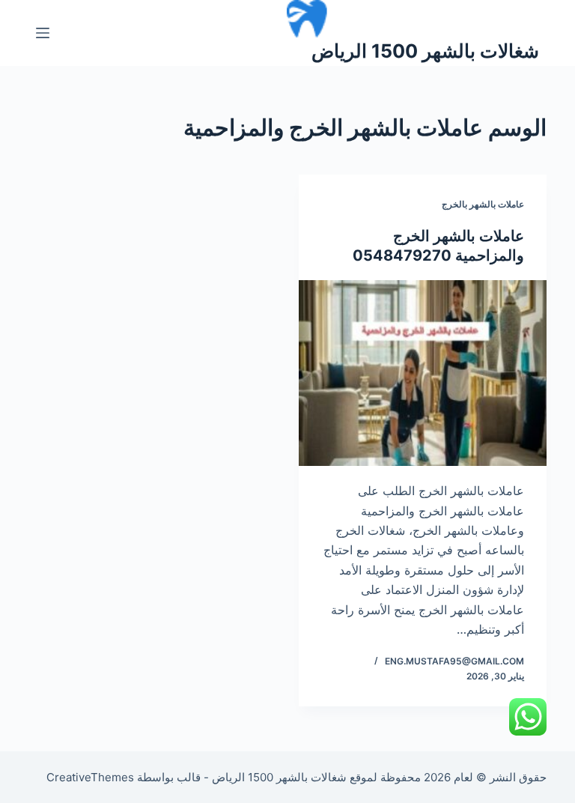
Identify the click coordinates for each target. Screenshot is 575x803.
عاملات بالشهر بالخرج (483, 204)
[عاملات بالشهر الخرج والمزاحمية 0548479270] (423, 373)
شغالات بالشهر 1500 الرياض (425, 51)
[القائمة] (42, 33)
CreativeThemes (90, 777)
